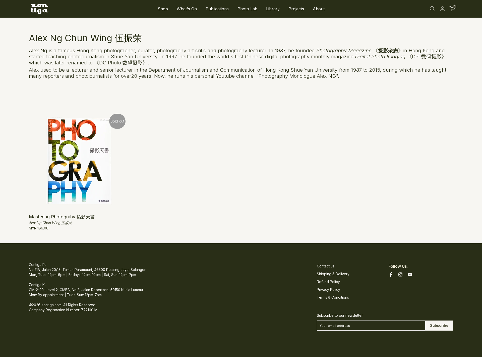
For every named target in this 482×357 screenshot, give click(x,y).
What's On (187, 8)
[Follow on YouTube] (410, 274)
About (319, 8)
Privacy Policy (328, 289)
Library (273, 8)
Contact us (325, 266)
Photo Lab (247, 8)
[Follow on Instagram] (400, 274)
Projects (296, 8)
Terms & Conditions (333, 297)
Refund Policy (328, 282)
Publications (217, 8)
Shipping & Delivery (333, 274)
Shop (163, 8)
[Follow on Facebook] (391, 274)
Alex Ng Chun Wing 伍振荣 (50, 223)
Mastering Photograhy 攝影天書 (62, 216)
